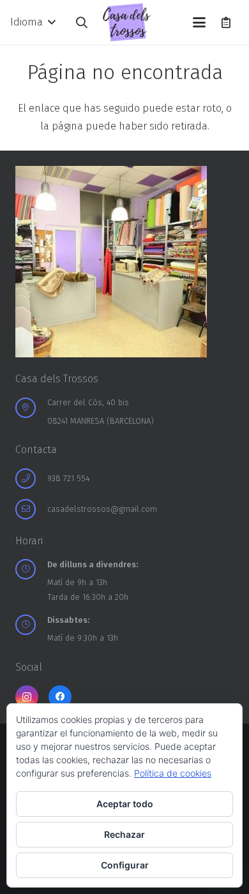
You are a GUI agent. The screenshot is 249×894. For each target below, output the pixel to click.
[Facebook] (60, 696)
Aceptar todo (124, 803)
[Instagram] (26, 696)
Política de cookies (172, 773)
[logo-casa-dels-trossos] (127, 22)
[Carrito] (226, 22)
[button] (32, 22)
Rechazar (124, 834)
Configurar (125, 865)
